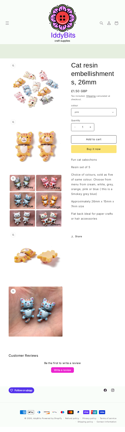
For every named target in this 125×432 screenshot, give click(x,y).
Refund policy (72, 418)
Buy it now (94, 149)
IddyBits (37, 418)
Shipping (91, 96)
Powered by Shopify (52, 418)
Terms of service (108, 418)
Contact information (107, 422)
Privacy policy (89, 418)
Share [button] (78, 236)
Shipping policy (85, 422)
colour (74, 105)
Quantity (75, 120)
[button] (7, 23)
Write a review (62, 370)
